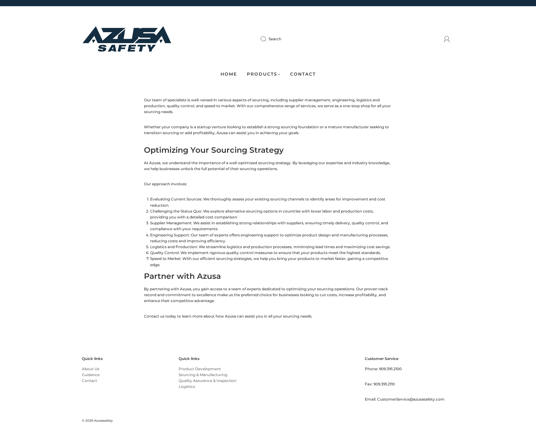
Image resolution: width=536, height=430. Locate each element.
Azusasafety (103, 421)
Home (229, 74)
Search (275, 39)
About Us (90, 368)
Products (262, 74)
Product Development (200, 368)
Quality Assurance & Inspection (207, 380)
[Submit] (267, 39)
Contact (303, 74)
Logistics (187, 386)
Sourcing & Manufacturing (203, 374)
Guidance (91, 374)
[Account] (447, 39)
